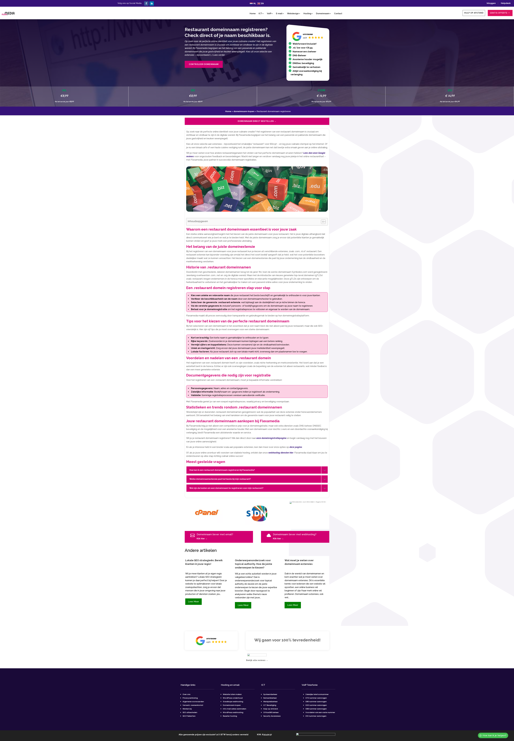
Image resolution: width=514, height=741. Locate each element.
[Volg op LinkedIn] (152, 3)
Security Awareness (272, 716)
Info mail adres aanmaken (234, 709)
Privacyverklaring (190, 698)
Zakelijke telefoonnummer (317, 694)
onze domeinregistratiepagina (271, 438)
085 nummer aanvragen (316, 701)
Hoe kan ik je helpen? (494, 735)
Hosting (307, 13)
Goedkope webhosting (233, 701)
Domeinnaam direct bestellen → (257, 121)
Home (253, 13)
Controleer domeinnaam (204, 64)
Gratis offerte (498, 13)
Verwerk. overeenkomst (193, 705)
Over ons (186, 694)
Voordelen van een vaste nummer (320, 712)
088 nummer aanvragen (316, 709)
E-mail (279, 13)
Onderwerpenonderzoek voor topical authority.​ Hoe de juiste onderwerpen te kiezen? (253, 564)
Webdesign (293, 13)
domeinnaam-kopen (244, 111)
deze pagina (296, 447)
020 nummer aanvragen (316, 705)
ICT (260, 13)
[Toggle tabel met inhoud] (322, 221)
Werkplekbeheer (270, 701)
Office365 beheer (271, 712)
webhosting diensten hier (280, 452)
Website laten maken (232, 694)
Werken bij (187, 709)
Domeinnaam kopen (232, 705)
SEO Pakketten (189, 716)
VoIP (269, 13)
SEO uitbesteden (190, 712)
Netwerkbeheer (270, 698)
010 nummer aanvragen (315, 716)
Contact (338, 13)
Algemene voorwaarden (193, 701)
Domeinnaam (322, 13)
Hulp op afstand (473, 13)
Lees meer (193, 601)
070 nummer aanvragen (316, 698)
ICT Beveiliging (269, 705)
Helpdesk (506, 3)
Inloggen (492, 3)
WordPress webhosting (233, 712)
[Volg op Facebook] (146, 3)
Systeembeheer (270, 694)
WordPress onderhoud (233, 698)
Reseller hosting (230, 716)
